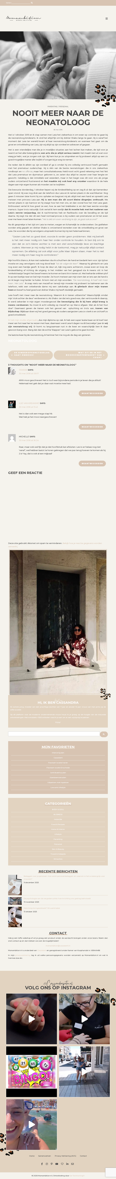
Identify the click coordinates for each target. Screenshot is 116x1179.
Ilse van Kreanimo (29, 403)
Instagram (47, 1163)
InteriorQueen (58, 753)
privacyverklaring (22, 955)
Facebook (42, 1163)
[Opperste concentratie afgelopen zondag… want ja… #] (84, 1019)
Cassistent (58, 758)
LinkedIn (67, 1163)
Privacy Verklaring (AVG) (65, 1156)
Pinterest (52, 1163)
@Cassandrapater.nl (58, 984)
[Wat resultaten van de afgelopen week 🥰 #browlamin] (31, 1019)
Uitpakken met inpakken (58, 782)
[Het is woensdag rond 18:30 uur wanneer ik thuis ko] (84, 1071)
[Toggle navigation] (106, 18)
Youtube (57, 1163)
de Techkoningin (77, 1176)
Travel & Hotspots (58, 854)
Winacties (58, 859)
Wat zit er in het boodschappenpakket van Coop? (84, 355)
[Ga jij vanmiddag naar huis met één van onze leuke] (31, 1071)
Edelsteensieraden (58, 777)
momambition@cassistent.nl (58, 946)
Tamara (23, 370)
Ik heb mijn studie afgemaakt (23, 320)
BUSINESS (58, 814)
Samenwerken (44, 1156)
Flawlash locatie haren (58, 763)
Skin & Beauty (58, 849)
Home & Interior (58, 829)
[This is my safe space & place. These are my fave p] (31, 1124)
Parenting (53, 106)
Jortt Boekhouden (58, 773)
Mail (73, 1163)
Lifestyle (58, 834)
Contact (83, 1156)
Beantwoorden (92, 393)
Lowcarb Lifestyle (58, 787)
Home (31, 1156)
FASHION (58, 819)
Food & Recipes (58, 824)
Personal (63, 106)
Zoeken (8, 3)
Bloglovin (62, 1163)
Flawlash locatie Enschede (58, 768)
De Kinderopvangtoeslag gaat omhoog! (32, 354)
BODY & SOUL (58, 809)
